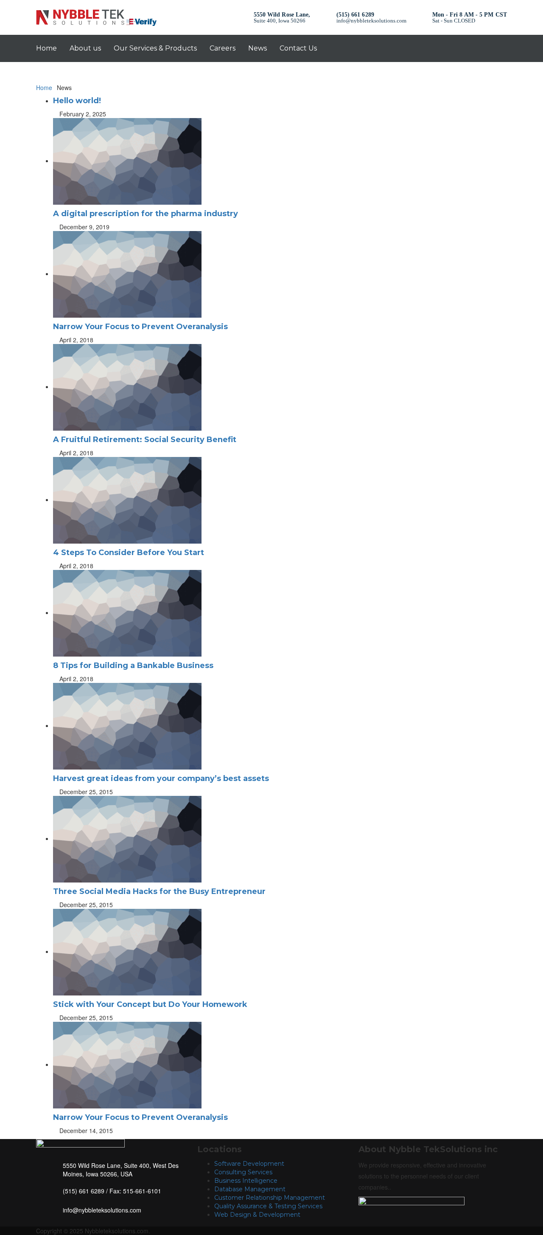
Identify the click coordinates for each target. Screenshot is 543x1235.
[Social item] (456, 48)
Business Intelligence (245, 1180)
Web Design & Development (257, 1214)
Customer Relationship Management (269, 1197)
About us (85, 48)
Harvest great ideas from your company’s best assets (161, 778)
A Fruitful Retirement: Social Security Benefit (144, 439)
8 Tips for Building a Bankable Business (133, 665)
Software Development (249, 1163)
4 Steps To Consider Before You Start (128, 552)
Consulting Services (243, 1172)
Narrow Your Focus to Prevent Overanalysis (140, 326)
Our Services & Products (155, 48)
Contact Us (298, 48)
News (257, 48)
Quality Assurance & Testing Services (268, 1206)
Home (46, 48)
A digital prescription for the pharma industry (145, 213)
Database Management (249, 1189)
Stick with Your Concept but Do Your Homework (150, 1004)
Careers (222, 48)
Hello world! (77, 100)
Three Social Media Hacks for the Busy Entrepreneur (159, 891)
